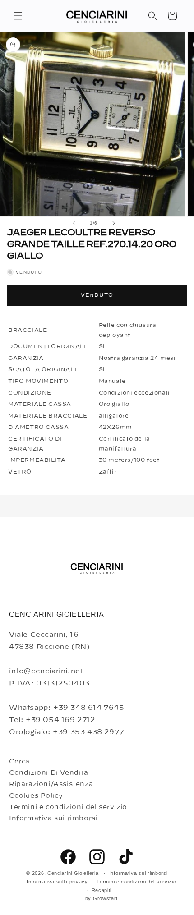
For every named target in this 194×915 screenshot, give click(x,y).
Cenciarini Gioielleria (72, 873)
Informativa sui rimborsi (53, 818)
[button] (18, 16)
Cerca (19, 762)
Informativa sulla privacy (57, 881)
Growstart (105, 898)
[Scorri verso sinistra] (74, 223)
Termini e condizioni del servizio (68, 807)
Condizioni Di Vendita (48, 773)
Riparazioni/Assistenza (51, 784)
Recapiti (102, 890)
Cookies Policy (36, 796)
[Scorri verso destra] (114, 223)
